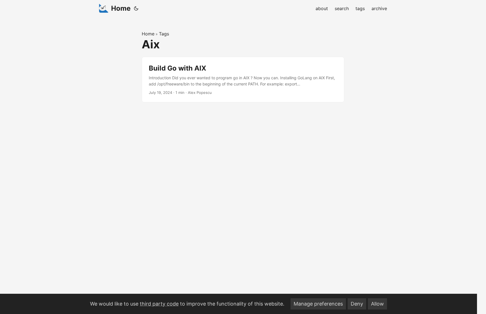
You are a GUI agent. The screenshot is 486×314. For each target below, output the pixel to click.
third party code (159, 304)
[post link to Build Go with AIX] (243, 79)
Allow (377, 304)
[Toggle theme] (136, 8)
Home (120, 8)
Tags (164, 34)
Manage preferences (318, 304)
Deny (357, 304)
